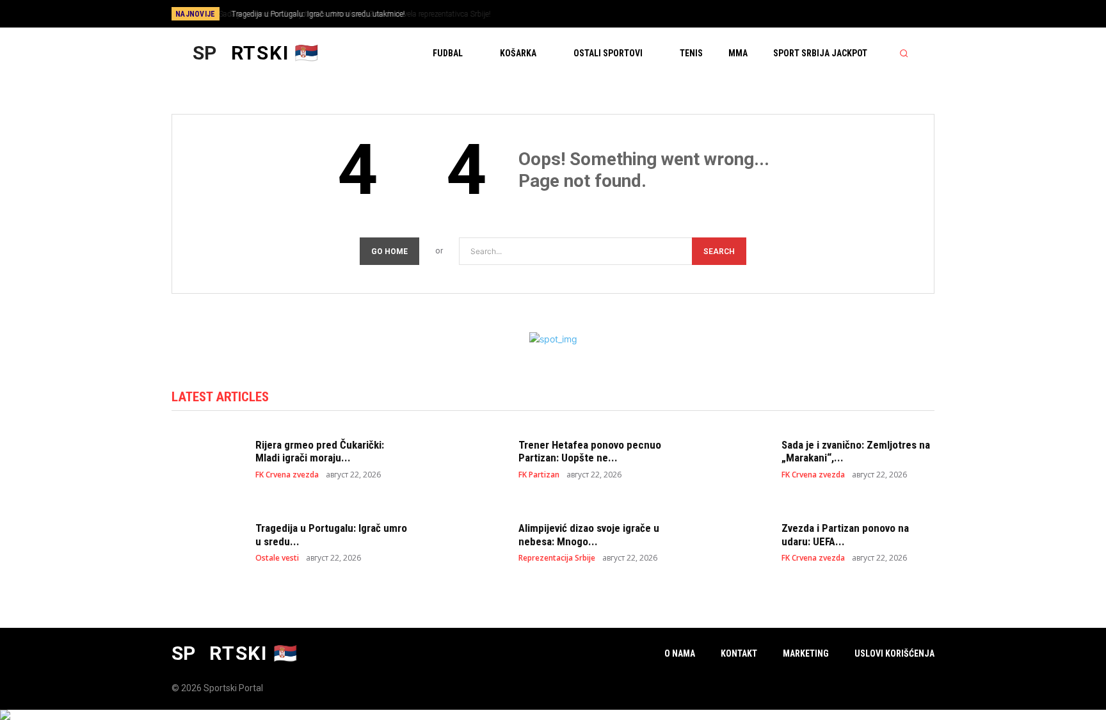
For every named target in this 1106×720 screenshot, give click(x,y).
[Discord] (837, 15)
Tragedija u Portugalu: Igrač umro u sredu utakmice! (316, 14)
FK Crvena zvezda (287, 475)
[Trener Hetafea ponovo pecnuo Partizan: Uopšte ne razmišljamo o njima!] (470, 458)
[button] (904, 53)
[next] (596, 14)
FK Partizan (538, 475)
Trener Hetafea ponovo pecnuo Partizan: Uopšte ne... (589, 451)
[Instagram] (879, 15)
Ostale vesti (277, 558)
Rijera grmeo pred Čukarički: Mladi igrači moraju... (319, 451)
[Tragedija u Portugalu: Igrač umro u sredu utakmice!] (207, 541)
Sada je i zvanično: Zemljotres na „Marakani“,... (855, 451)
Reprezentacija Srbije (556, 558)
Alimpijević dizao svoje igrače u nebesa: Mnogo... (588, 534)
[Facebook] (858, 15)
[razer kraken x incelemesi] (553, 715)
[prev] (575, 14)
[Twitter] (900, 15)
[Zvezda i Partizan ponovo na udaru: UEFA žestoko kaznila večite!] (733, 541)
